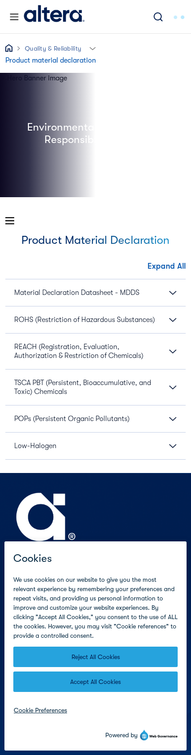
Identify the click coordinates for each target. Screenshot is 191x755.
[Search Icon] (158, 16)
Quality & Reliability (53, 48)
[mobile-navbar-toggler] (14, 17)
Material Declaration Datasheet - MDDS (76, 293)
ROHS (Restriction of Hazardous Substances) (84, 320)
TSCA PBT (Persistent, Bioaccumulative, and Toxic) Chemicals (82, 387)
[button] (92, 47)
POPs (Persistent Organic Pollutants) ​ (72, 419)
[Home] (54, 16)
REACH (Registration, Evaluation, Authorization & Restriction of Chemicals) (78, 351)
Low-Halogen (35, 446)
